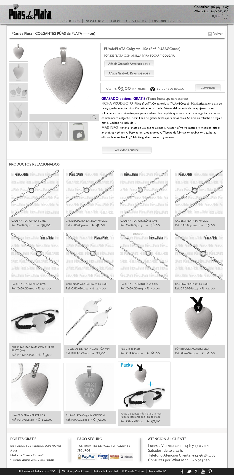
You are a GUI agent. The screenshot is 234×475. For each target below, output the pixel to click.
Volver (217, 33)
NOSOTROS (95, 21)
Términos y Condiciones (75, 471)
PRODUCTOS (68, 21)
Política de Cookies (133, 471)
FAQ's (115, 21)
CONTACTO (136, 21)
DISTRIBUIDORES (166, 21)
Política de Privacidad (105, 471)
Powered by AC (158, 471)
